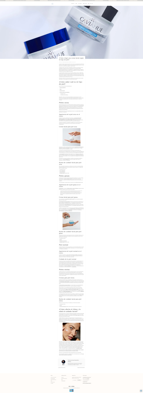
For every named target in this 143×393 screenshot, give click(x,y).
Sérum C (60, 291)
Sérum (61, 239)
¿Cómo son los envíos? (53, 377)
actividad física (74, 266)
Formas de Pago (53, 378)
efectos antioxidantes (66, 291)
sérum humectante (68, 265)
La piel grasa (61, 188)
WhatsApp (88, 378)
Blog (62, 379)
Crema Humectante (63, 306)
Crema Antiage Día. (62, 321)
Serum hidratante (62, 170)
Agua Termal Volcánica (64, 378)
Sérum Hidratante (66, 159)
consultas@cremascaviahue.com (87, 377)
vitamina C (82, 291)
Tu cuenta (52, 383)
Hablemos (136, 387)
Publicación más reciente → (81, 367)
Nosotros (62, 377)
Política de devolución (53, 379)
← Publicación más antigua (61, 367)
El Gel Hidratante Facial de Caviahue (64, 201)
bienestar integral (79, 348)
